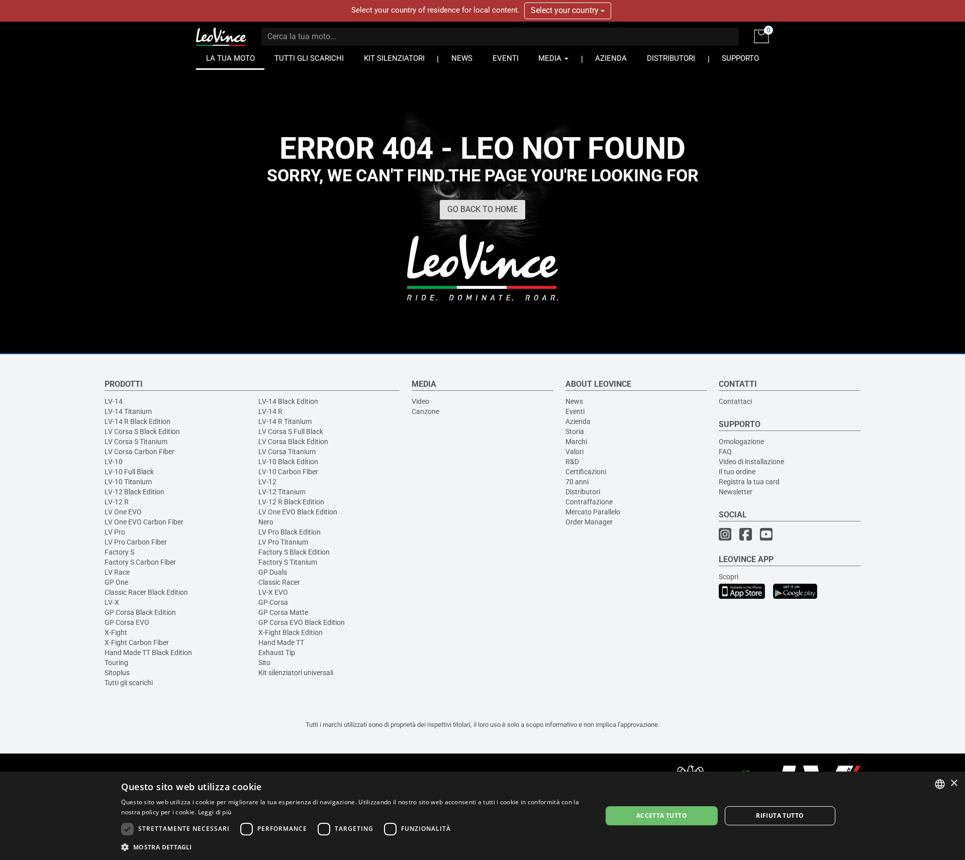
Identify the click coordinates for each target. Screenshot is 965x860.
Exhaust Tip (276, 653)
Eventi (575, 411)
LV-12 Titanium (282, 492)
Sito (264, 663)
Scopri (728, 577)
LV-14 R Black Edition (137, 421)
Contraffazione (589, 502)
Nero (265, 522)
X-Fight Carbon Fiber (137, 642)
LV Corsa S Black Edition (142, 431)
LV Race (117, 572)
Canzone (425, 411)
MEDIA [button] (550, 58)
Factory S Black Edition (294, 552)
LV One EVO (123, 512)
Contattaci (735, 401)
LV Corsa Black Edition (293, 442)
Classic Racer (279, 582)
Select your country (566, 10)
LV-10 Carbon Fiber (288, 472)
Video (420, 401)
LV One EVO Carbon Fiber (144, 522)
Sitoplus (117, 673)
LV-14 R (270, 411)
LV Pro (115, 532)
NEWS (461, 58)
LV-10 (114, 462)
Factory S (119, 552)
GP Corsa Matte (283, 612)
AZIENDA (611, 58)
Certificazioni (585, 472)
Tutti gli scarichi (129, 683)
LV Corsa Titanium (287, 452)
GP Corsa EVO (127, 622)
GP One (116, 582)
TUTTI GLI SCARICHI (309, 58)
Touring (116, 663)
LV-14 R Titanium (285, 421)
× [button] (953, 783)
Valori (574, 452)
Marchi (576, 442)
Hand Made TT (281, 642)
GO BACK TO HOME (482, 209)
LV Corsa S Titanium (136, 442)
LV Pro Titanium (283, 542)
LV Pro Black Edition (289, 532)
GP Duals (272, 572)
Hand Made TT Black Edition (148, 653)
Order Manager (589, 522)
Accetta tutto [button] (661, 815)
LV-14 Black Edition (288, 401)
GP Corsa (273, 602)
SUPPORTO (740, 58)
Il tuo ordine (737, 472)
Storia (574, 431)
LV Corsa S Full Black (290, 431)
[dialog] (482, 816)
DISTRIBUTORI (671, 58)
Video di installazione (751, 462)
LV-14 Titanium (128, 411)
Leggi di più (215, 812)
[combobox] (940, 784)
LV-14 (114, 401)
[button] (354, 846)
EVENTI (506, 58)
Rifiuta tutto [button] (780, 815)
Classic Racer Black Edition (146, 592)
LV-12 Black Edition (134, 492)
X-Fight (116, 632)
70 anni (577, 482)
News (574, 401)
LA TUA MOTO (230, 58)
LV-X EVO (273, 592)
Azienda (578, 421)
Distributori (582, 492)
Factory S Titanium (287, 562)
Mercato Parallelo (592, 512)
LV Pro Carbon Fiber (136, 542)
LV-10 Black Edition (288, 462)
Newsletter (735, 492)
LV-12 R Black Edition (291, 502)
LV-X (112, 602)
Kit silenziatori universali (295, 673)
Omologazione (741, 442)
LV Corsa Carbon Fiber (139, 452)
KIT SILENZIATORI (394, 58)
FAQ (725, 452)
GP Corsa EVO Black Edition (301, 622)
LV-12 (267, 482)
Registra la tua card (749, 482)
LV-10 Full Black (129, 472)
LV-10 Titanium (128, 482)
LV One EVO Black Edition (297, 512)
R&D (572, 462)
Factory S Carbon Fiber (140, 562)
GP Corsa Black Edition (140, 612)
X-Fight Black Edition (290, 632)
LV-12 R (117, 502)
